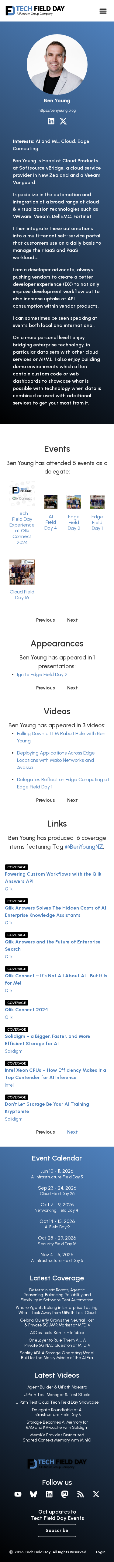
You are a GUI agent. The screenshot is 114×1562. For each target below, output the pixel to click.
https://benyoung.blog (57, 110)
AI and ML (47, 141)
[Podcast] (80, 1494)
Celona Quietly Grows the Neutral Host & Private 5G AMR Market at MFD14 (57, 1323)
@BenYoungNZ (84, 846)
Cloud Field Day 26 (57, 1193)
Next (72, 1132)
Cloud (68, 141)
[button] (103, 11)
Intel (9, 1085)
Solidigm (13, 1051)
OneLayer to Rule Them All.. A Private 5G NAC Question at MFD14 (57, 1343)
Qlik (8, 889)
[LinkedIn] (51, 121)
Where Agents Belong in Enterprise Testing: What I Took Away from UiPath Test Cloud (57, 1310)
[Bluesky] (33, 1494)
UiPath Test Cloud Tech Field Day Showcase (57, 1402)
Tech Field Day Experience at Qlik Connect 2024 (22, 527)
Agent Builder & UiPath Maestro (57, 1387)
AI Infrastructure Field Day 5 (57, 1177)
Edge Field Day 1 (97, 522)
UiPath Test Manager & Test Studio (57, 1394)
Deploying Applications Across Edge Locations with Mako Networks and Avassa (56, 760)
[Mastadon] (65, 1494)
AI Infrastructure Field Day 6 (57, 1260)
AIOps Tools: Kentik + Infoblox (57, 1332)
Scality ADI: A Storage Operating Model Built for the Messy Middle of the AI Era (57, 1355)
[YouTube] (18, 1494)
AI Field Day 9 (57, 1227)
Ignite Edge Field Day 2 (42, 674)
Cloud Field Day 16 (22, 594)
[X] (96, 1494)
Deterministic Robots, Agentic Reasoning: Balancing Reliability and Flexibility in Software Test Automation (57, 1295)
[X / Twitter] (63, 121)
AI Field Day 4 (50, 522)
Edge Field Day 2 (74, 522)
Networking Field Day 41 (57, 1210)
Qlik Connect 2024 (26, 1009)
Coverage (16, 867)
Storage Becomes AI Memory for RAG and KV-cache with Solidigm (57, 1425)
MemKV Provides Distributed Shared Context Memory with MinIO (57, 1437)
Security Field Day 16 (57, 1244)
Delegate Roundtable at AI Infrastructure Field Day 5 (57, 1412)
